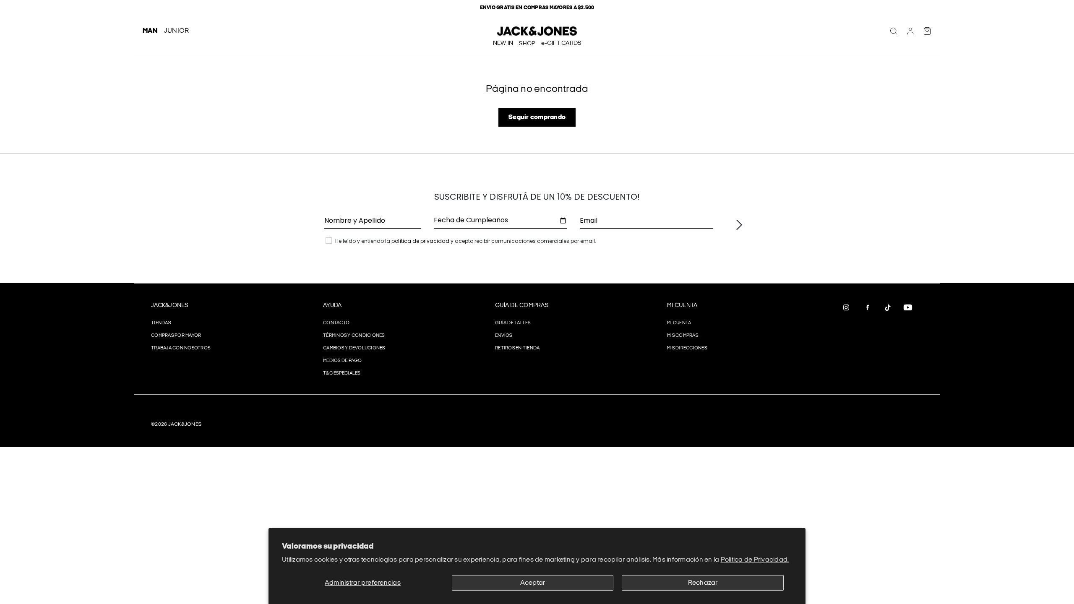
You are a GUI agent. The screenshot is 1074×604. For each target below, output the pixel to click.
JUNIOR (176, 31)
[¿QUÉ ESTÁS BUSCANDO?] (893, 31)
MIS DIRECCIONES (687, 348)
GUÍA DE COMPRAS (521, 305)
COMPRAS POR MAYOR (176, 335)
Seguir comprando (537, 117)
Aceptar (532, 583)
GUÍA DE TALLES (513, 322)
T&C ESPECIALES (341, 373)
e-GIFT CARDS (561, 43)
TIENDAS (161, 322)
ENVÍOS (503, 335)
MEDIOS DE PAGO (342, 360)
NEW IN (503, 43)
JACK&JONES (169, 305)
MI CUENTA (682, 305)
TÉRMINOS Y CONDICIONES (354, 335)
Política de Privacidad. (755, 560)
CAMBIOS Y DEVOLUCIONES (354, 348)
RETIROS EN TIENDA (517, 348)
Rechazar (703, 583)
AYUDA (332, 305)
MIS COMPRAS (682, 335)
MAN (150, 31)
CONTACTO (336, 322)
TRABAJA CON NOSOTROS (180, 348)
